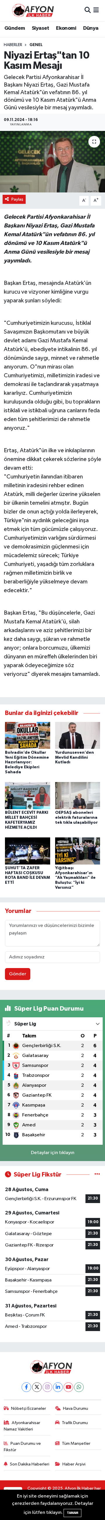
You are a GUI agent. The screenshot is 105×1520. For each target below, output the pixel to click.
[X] (37, 1387)
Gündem (14, 28)
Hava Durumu (75, 1408)
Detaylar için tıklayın (52, 1152)
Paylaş (17, 199)
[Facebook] (26, 1387)
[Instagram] (47, 1387)
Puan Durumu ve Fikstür (22, 1446)
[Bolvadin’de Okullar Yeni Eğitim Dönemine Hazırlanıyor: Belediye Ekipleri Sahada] (27, 735)
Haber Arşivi (73, 1464)
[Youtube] (68, 1387)
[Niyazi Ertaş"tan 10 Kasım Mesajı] (52, 161)
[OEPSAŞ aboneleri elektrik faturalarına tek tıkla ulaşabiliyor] (77, 795)
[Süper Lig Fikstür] (97, 1174)
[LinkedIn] (58, 1387)
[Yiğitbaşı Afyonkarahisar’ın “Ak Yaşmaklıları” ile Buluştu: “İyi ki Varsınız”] (77, 850)
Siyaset (40, 28)
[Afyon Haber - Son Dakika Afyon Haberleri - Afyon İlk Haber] (34, 10)
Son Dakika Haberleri (29, 1464)
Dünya (91, 28)
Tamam (72, 1512)
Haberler (13, 45)
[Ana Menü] (96, 10)
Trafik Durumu (75, 1423)
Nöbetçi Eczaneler (28, 1408)
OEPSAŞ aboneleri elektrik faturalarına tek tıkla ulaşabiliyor (76, 818)
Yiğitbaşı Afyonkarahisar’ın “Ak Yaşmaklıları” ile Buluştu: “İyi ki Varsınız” (75, 878)
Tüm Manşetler (76, 1443)
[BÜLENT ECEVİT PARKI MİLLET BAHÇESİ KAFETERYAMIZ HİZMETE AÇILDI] (27, 795)
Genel (36, 45)
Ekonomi (66, 28)
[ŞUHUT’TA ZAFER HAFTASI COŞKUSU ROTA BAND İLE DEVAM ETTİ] (27, 850)
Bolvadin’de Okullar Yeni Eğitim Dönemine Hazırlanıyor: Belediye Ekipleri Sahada (27, 762)
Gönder (17, 974)
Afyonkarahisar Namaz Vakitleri (22, 1426)
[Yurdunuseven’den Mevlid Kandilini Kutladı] (77, 735)
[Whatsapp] (79, 1387)
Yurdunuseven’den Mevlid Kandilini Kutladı (74, 758)
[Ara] (88, 10)
